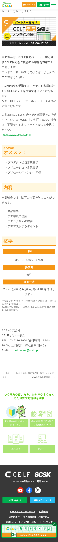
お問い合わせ (44, 4)
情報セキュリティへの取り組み (21, 522)
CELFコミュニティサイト (22, 511)
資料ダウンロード (42, 500)
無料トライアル (29, 4)
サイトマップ (46, 522)
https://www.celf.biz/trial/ (16, 134)
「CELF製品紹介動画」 (42, 377)
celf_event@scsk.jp (26, 350)
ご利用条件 (14, 517)
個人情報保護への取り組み (36, 517)
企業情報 (43, 511)
